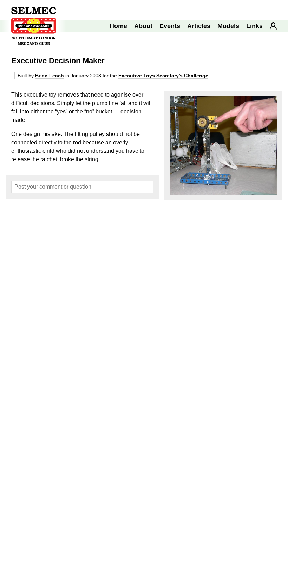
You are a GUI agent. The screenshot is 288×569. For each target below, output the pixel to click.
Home (118, 26)
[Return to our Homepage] (34, 26)
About (143, 26)
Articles (198, 26)
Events (169, 26)
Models (228, 26)
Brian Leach (49, 75)
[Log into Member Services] (273, 26)
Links (254, 26)
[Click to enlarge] (223, 145)
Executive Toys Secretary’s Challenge (163, 75)
